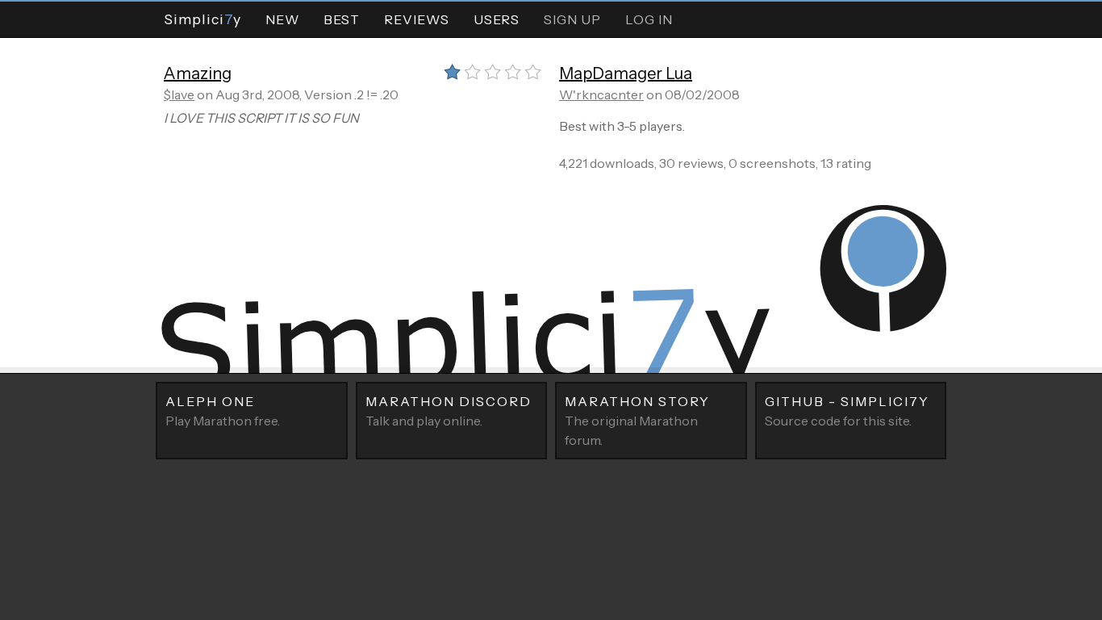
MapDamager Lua (625, 73)
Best (342, 19)
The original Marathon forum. (637, 420)
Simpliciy (202, 18)
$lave (179, 94)
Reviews (416, 19)
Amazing (198, 73)
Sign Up (572, 19)
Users (497, 19)
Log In (649, 19)
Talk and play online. (448, 411)
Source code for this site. (847, 411)
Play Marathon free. (222, 411)
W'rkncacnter (601, 94)
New (282, 19)
